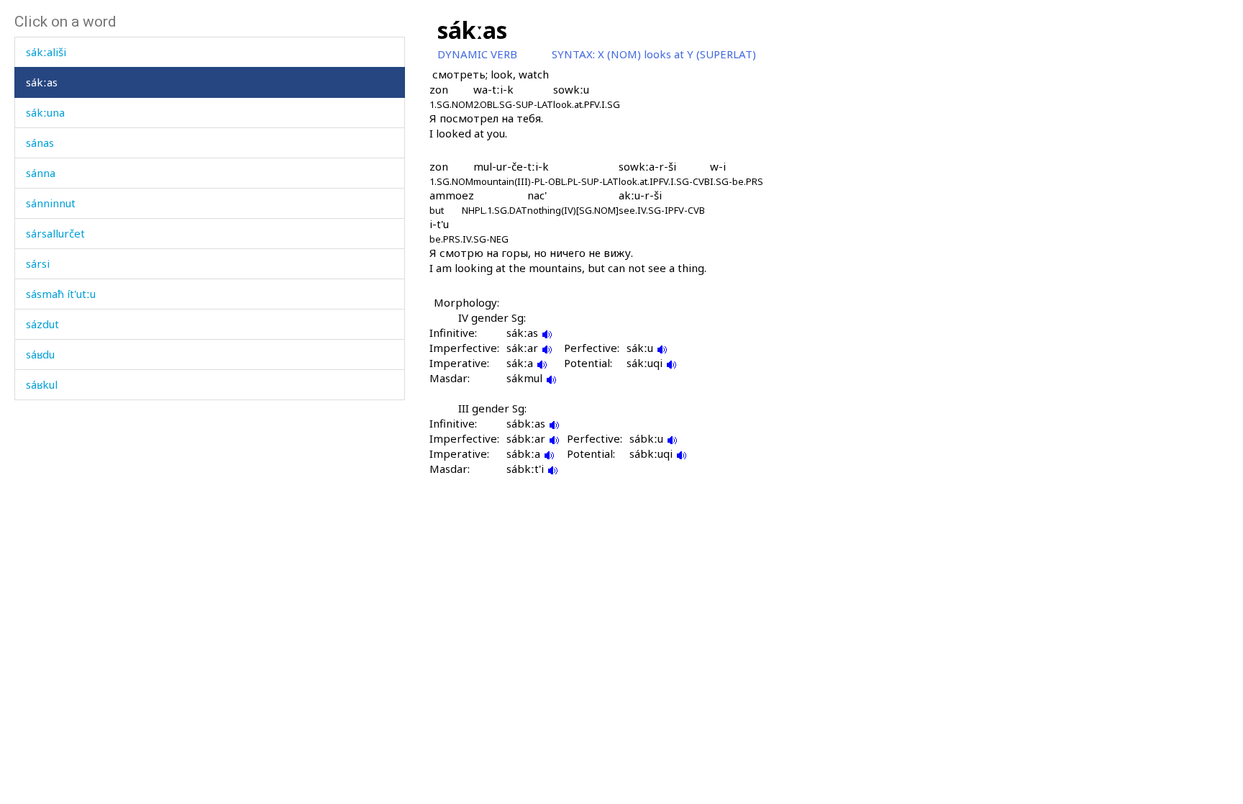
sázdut (42, 324)
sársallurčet (55, 233)
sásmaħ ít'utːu (61, 293)
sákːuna (45, 112)
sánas (40, 142)
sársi (38, 263)
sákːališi (46, 52)
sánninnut (51, 203)
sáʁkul (42, 384)
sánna (40, 173)
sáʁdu (40, 354)
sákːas (42, 82)
